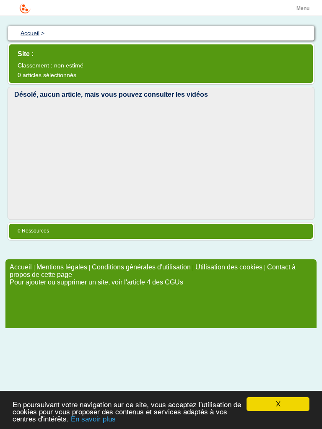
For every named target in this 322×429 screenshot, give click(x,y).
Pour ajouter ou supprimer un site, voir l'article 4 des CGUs (96, 282)
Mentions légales (61, 267)
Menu (302, 8)
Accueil (21, 267)
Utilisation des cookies (228, 267)
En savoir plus (93, 419)
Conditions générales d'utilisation (141, 267)
